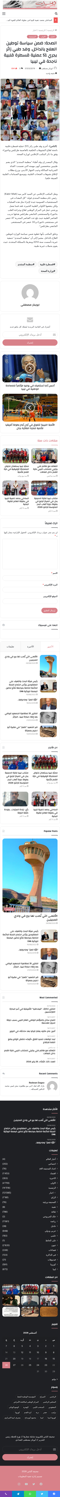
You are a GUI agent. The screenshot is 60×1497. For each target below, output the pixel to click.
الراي (53, 1197)
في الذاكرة (51, 1255)
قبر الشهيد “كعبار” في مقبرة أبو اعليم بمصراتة (22, 729)
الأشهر (50, 646)
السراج (42, 1396)
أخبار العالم (51, 1159)
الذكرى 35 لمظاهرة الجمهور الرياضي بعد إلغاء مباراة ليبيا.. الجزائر (21, 715)
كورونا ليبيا (52, 1417)
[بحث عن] (56, 13)
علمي (53, 1235)
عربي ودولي (50, 1231)
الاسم (54, 573)
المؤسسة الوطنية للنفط (26, 1396)
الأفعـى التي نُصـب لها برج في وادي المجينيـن (21, 658)
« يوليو (55, 1379)
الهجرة (25, 1407)
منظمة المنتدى (25, 264)
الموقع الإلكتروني (50, 596)
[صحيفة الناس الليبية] (30, 5)
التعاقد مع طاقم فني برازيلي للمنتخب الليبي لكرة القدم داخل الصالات (45, 469)
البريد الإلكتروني (50, 584)
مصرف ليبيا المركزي (12, 1417)
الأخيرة (30, 646)
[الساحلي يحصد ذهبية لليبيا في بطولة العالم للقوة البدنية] (15, 488)
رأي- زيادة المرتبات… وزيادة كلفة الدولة (16, 811)
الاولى (43, 36)
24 (38, 1365)
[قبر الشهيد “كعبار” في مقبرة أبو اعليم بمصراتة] (48, 731)
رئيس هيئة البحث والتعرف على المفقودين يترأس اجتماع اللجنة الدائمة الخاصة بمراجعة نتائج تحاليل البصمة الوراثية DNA (22, 686)
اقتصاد (53, 1173)
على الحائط (51, 1240)
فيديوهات (52, 1259)
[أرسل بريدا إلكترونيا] (40, 68)
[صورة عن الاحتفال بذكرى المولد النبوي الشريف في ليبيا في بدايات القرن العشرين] (49, 1312)
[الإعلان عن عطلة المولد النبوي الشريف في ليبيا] (11, 1312)
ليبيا (54, 1269)
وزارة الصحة (47, 270)
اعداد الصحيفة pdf (48, 1168)
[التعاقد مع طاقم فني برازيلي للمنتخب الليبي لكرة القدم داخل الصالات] (44, 455)
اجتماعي (52, 1164)
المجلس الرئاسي (49, 1402)
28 (6, 1365)
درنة (37, 1412)
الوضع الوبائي (14, 1407)
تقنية (54, 1207)
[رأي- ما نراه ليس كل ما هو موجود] (11, 1300)
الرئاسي (53, 1396)
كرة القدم (28, 1412)
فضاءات (52, 1250)
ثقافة (53, 1211)
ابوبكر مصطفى (47, 68)
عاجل (53, 1226)
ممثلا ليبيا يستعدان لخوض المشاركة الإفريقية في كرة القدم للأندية (16, 469)
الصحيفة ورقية (49, 1202)
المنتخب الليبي (38, 1407)
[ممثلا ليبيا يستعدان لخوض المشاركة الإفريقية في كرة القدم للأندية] (15, 455)
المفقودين (52, 1407)
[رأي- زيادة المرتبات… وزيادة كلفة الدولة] (15, 799)
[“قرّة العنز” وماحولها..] (48, 704)
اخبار (35, 30)
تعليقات (10, 646)
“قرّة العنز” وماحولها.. (28, 700)
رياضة (53, 1221)
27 (14, 1365)
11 (30, 1352)
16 (46, 1358)
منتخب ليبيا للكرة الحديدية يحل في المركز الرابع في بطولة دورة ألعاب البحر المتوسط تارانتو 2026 (46, 502)
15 (54, 1358)
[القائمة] (3, 13)
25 (30, 1365)
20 (14, 1358)
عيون (53, 1245)
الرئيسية (51, 30)
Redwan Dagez (36, 1082)
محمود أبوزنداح (30, 1417)
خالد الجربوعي (49, 1216)
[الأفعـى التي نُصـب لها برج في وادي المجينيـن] (48, 666)
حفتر (45, 1412)
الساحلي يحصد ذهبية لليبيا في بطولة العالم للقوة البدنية (28, 20)
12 (22, 1352)
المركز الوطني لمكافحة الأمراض (26, 1402)
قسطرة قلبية (47, 264)
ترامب (53, 1412)
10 (38, 1352)
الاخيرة (53, 1178)
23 (46, 1365)
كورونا (53, 1264)
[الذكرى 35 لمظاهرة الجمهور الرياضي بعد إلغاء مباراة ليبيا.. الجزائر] (48, 717)
